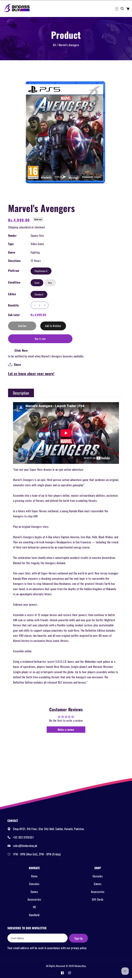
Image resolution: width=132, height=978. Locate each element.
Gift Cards (98, 899)
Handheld (34, 915)
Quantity (13, 305)
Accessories (34, 899)
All (54, 45)
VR (34, 907)
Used (37, 282)
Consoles (34, 884)
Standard (39, 294)
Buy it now (40, 339)
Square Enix (37, 235)
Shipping (13, 227)
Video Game (37, 244)
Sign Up (78, 938)
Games (34, 892)
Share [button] (17, 364)
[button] (116, 8)
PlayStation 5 (41, 271)
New (50, 282)
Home (34, 876)
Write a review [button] (66, 729)
